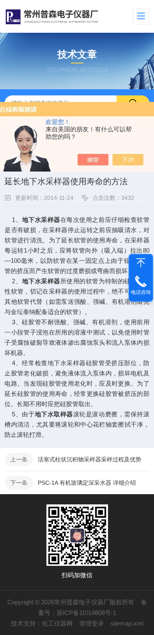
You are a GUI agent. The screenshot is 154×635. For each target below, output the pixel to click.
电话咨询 (141, 292)
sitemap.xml (126, 623)
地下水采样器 (41, 219)
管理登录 (91, 623)
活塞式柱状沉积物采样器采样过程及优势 (89, 459)
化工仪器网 (57, 623)
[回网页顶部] (140, 263)
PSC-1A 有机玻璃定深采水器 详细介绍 (87, 482)
